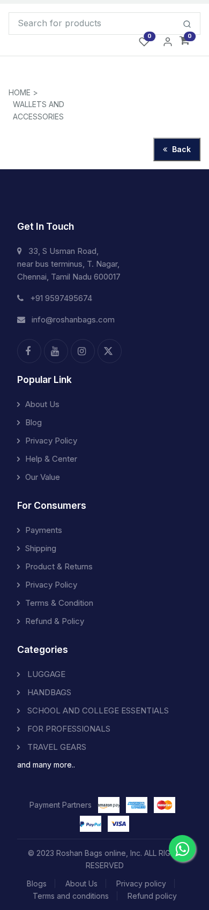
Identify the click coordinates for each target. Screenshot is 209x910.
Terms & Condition (59, 603)
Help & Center (51, 459)
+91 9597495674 (61, 298)
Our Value (42, 477)
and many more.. (46, 764)
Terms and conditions (71, 895)
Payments (43, 530)
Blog (33, 422)
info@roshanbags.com (73, 319)
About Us (42, 404)
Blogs (37, 883)
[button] (185, 41)
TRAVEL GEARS (55, 747)
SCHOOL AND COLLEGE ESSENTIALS (97, 710)
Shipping (40, 548)
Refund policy (152, 895)
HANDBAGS (48, 692)
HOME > (23, 92)
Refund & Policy (54, 621)
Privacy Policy (51, 440)
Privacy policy (141, 883)
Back (180, 149)
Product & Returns (59, 566)
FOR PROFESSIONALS (67, 729)
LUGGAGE (45, 674)
